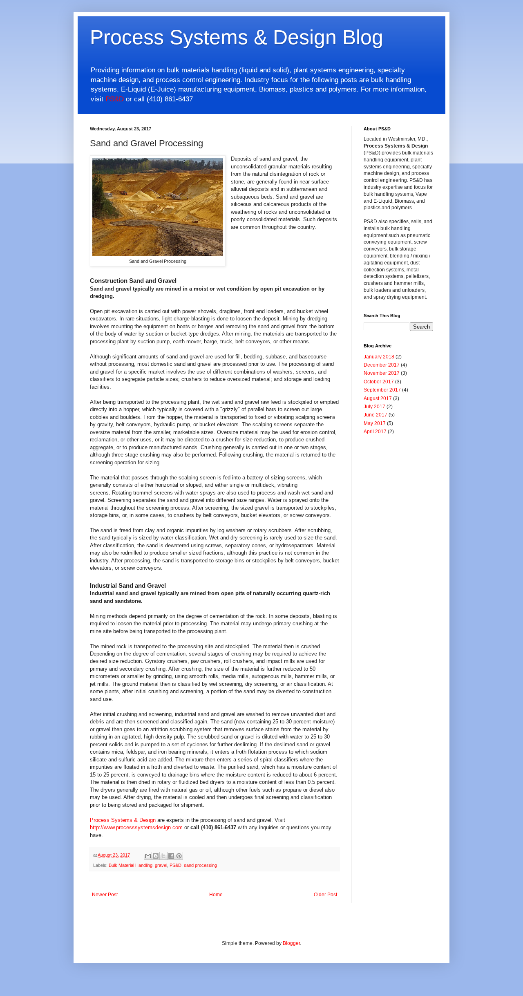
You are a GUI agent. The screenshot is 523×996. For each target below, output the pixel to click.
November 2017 (382, 373)
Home (216, 895)
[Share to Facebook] (171, 856)
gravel (161, 865)
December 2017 (382, 365)
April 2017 (375, 431)
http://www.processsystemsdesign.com (136, 827)
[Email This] (148, 856)
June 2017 (375, 415)
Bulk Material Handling (130, 865)
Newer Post (105, 895)
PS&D (114, 99)
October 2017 (379, 382)
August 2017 (378, 398)
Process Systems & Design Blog (236, 37)
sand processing (200, 865)
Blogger (291, 943)
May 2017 (375, 423)
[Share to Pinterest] (179, 856)
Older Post (325, 895)
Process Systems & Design (123, 820)
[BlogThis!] (156, 856)
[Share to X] (163, 856)
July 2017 (374, 407)
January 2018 (379, 357)
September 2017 (382, 390)
